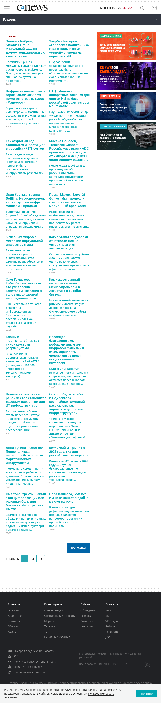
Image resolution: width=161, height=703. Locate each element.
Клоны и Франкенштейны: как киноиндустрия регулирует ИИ (22, 342)
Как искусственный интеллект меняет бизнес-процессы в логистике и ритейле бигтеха (65, 287)
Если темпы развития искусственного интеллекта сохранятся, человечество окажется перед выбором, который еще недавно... (68, 376)
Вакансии (86, 621)
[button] (142, 8)
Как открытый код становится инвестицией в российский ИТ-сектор (25, 144)
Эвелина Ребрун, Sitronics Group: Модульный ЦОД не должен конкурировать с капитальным (25, 48)
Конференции (53, 610)
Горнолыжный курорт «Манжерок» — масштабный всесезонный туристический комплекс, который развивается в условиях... (26, 115)
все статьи (78, 548)
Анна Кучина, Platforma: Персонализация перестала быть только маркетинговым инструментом (24, 455)
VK (107, 616)
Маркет (49, 621)
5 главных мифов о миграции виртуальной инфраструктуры (24, 240)
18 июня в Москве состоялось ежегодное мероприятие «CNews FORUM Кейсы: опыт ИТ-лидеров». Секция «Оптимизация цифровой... (68, 428)
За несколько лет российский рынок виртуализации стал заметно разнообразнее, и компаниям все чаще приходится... (24, 259)
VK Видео (111, 621)
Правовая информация (29, 672)
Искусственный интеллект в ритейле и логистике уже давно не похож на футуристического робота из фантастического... (68, 307)
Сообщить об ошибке (27, 667)
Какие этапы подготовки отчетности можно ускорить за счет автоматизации (68, 242)
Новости (13, 610)
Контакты (86, 626)
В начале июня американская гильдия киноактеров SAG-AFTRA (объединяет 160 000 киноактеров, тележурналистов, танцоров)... (22, 365)
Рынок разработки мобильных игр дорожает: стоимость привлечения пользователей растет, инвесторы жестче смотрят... (69, 219)
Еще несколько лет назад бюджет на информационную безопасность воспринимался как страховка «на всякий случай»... (23, 315)
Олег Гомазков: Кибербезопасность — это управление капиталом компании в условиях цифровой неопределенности (24, 289)
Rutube (110, 626)
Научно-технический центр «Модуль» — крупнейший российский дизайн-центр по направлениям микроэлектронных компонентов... (68, 121)
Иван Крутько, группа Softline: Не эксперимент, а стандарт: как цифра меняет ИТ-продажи (25, 200)
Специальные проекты (59, 616)
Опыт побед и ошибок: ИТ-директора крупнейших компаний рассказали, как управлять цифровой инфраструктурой (67, 403)
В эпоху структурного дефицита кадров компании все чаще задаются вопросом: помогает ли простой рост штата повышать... (69, 516)
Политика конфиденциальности (35, 661)
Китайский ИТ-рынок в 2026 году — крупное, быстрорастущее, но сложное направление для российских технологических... (68, 470)
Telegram (111, 631)
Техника (49, 626)
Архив (12, 631)
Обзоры (13, 626)
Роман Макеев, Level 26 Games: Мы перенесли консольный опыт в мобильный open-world (67, 200)
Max (108, 610)
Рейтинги (14, 621)
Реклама (86, 616)
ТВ (46, 631)
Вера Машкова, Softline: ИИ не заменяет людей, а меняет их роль (68, 497)
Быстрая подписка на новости (33, 651)
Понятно (147, 693)
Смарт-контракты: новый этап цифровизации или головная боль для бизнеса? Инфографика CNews (26, 501)
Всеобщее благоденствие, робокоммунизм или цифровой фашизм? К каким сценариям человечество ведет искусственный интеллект (66, 350)
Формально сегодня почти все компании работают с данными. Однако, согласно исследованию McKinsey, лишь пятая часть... (25, 476)
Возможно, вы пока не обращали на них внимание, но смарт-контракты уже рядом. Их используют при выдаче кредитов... (26, 522)
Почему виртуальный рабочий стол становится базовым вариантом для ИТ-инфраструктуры (26, 399)
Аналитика (15, 616)
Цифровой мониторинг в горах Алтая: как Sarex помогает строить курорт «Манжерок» (26, 96)
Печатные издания (57, 637)
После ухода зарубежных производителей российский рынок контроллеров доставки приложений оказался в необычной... (67, 175)
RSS (15, 656)
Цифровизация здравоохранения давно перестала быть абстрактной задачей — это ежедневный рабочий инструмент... (68, 71)
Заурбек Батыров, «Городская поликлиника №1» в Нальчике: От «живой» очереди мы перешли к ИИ (69, 48)
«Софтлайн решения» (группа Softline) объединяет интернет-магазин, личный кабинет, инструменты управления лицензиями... (26, 219)
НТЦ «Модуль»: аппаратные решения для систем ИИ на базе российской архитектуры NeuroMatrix (69, 98)
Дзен (108, 637)
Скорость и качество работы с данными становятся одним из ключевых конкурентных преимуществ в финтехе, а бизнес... (69, 261)
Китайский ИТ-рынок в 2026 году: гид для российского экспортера (68, 451)
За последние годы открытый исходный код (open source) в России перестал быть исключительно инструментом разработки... (26, 163)
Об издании (88, 610)
